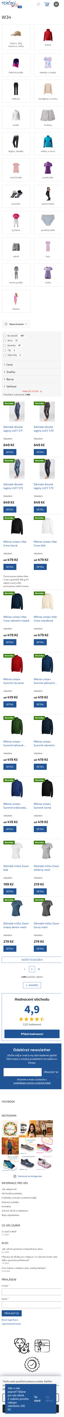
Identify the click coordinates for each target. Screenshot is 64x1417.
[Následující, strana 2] (32, 969)
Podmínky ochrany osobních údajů (19, 1198)
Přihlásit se (51, 1072)
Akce (13, 340)
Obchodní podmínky (12, 1193)
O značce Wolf (9, 1231)
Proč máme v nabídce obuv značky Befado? (24, 1268)
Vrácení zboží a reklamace (15, 1211)
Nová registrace (10, 1320)
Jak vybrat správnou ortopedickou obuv (22, 1249)
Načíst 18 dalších (32, 959)
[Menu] (56, 4)
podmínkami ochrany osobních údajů (32, 1083)
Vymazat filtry (30, 391)
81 (39, 969)
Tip (11, 350)
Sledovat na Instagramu (30, 1176)
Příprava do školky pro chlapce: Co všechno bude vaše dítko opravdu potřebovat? (30, 1258)
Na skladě (16, 336)
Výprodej (14, 355)
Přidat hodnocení (32, 1033)
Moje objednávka (10, 1215)
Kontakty (6, 1206)
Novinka (14, 345)
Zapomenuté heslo (11, 1324)
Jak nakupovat (9, 1189)
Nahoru (33, 985)
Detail (10, 452)
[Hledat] (38, 4)
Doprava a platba (10, 1202)
